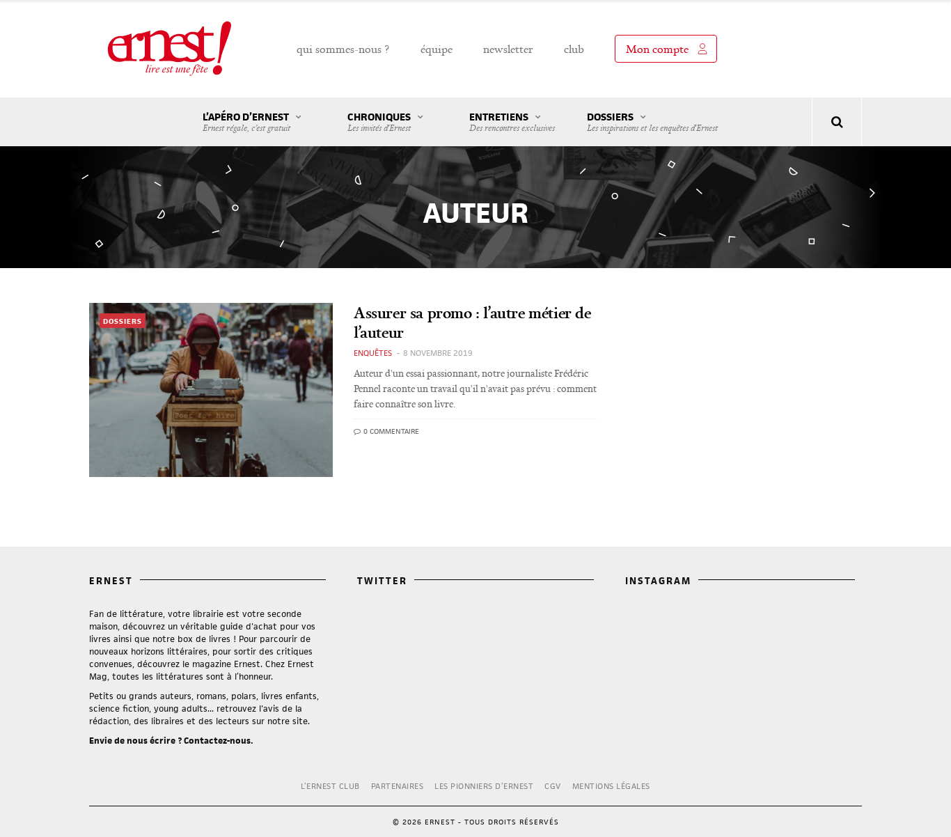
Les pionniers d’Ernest (483, 786)
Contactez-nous (217, 740)
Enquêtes (373, 352)
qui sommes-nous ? (343, 48)
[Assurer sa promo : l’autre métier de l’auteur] (211, 390)
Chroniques (379, 122)
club (574, 48)
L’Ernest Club (330, 786)
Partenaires (397, 786)
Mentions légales (611, 786)
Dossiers (652, 122)
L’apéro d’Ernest (246, 122)
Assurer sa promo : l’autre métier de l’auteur (472, 322)
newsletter (508, 48)
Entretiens (512, 122)
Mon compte (657, 48)
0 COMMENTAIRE (390, 431)
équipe (437, 48)
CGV (552, 786)
